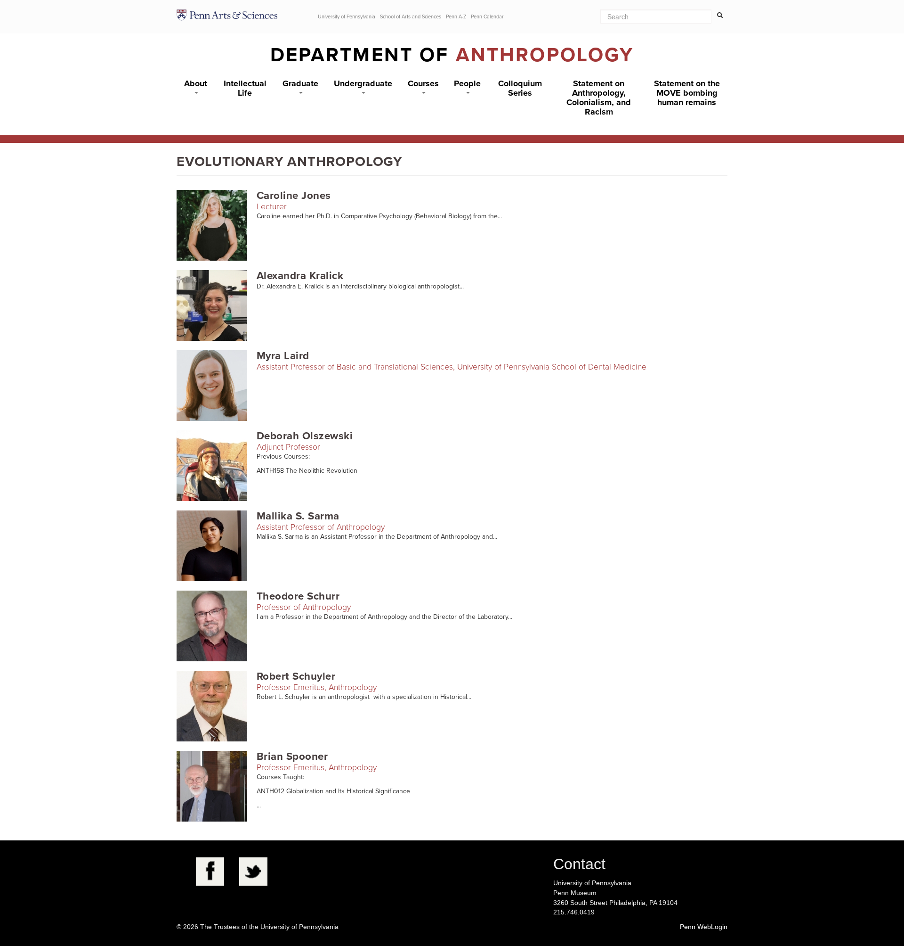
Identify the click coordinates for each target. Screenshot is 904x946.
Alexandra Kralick (300, 275)
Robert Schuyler (296, 676)
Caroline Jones (294, 195)
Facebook (210, 871)
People (467, 83)
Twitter (253, 871)
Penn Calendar (487, 17)
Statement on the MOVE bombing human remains (687, 92)
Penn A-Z (456, 17)
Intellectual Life (245, 88)
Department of (452, 55)
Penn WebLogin (703, 926)
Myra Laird (283, 355)
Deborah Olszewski (305, 435)
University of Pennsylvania (346, 17)
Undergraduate (363, 83)
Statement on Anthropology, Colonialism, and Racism (598, 97)
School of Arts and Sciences (410, 17)
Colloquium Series (520, 88)
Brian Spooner (292, 756)
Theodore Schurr (298, 596)
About (195, 83)
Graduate (300, 83)
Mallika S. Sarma (298, 516)
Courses (423, 83)
